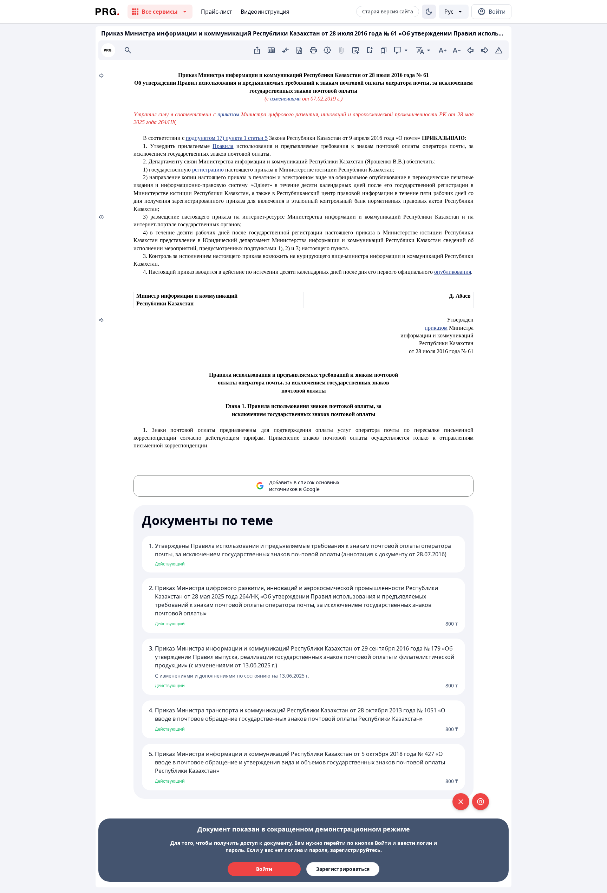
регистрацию (208, 170)
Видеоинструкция (265, 11)
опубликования (452, 272)
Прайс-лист (216, 11)
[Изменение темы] (429, 12)
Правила (223, 146)
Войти (264, 869)
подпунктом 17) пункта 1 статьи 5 (227, 138)
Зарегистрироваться (343, 869)
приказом (228, 114)
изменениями (285, 99)
